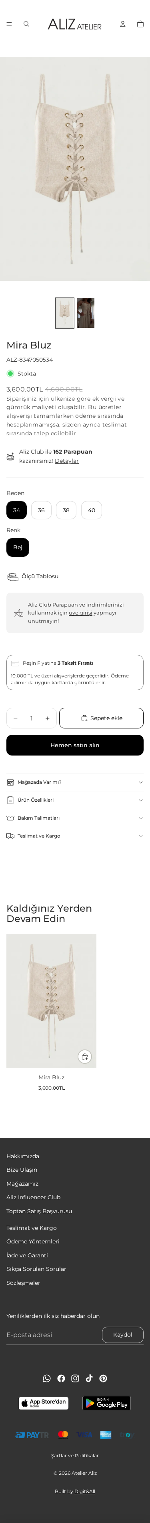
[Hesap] (123, 24)
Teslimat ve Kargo (39, 836)
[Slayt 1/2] (65, 313)
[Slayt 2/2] (85, 313)
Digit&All (84, 1491)
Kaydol (122, 1335)
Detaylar (67, 460)
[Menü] (9, 24)
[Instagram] (75, 1378)
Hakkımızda (22, 1156)
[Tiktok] (89, 1378)
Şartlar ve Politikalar (75, 1455)
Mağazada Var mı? (40, 782)
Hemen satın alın (75, 745)
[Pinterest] (103, 1378)
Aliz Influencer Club (33, 1197)
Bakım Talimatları (39, 818)
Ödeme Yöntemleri (33, 1241)
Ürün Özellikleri (36, 800)
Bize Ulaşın (21, 1170)
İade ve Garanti (27, 1255)
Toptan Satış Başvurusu (39, 1211)
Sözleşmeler (23, 1282)
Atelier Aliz (84, 1473)
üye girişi (80, 612)
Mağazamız (22, 1183)
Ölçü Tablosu (40, 576)
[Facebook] (61, 1378)
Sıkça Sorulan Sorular (36, 1268)
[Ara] (26, 24)
